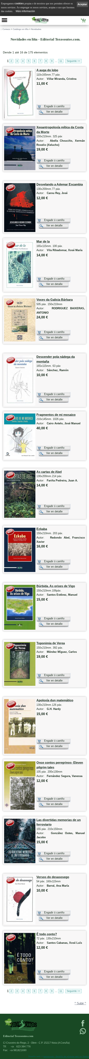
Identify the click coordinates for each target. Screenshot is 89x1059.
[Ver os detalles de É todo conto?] (19, 982)
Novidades (36, 29)
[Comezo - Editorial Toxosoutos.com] (40, 20)
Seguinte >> (73, 61)
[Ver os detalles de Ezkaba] (19, 571)
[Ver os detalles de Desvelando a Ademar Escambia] (19, 231)
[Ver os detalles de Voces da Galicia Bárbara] (19, 340)
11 (60, 61)
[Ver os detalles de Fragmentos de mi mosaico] (19, 458)
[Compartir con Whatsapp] (83, 1034)
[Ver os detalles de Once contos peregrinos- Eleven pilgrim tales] (19, 808)
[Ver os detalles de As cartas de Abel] (19, 516)
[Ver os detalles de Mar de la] (19, 289)
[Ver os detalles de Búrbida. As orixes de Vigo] (19, 628)
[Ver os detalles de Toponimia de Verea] (19, 684)
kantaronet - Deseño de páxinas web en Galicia (66, 1056)
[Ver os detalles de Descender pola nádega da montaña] (19, 404)
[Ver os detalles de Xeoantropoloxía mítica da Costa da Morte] (19, 169)
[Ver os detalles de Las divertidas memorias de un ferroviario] (19, 862)
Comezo (6, 29)
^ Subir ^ (80, 1003)
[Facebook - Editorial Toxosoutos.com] (83, 1026)
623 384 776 (21, 1046)
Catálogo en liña (21, 29)
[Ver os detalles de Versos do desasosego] (19, 923)
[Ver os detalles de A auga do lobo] (19, 117)
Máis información (25, 11)
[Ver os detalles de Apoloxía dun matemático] (19, 752)
